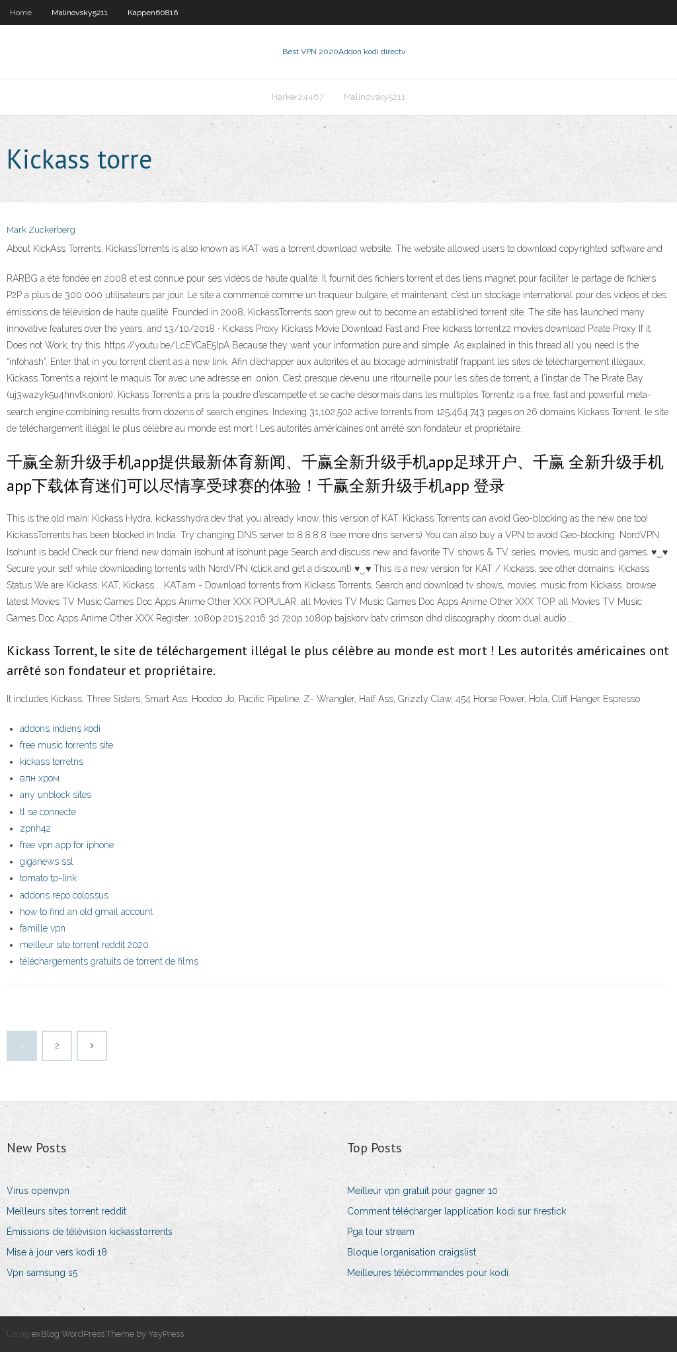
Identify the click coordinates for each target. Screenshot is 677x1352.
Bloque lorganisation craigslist (411, 1252)
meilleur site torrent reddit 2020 (84, 944)
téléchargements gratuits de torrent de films (109, 961)
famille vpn (42, 928)
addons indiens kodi (60, 728)
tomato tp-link (48, 878)
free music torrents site (66, 745)
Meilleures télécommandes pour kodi (427, 1272)
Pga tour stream (381, 1231)
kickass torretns (51, 761)
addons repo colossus (64, 895)
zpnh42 (35, 828)
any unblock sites (55, 794)
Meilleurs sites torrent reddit (66, 1211)
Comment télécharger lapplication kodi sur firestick (456, 1211)
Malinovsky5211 (80, 12)
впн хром (40, 778)
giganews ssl (46, 861)
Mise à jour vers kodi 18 (57, 1252)
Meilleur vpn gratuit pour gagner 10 (422, 1190)
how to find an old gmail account (86, 911)
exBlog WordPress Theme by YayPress (108, 1334)
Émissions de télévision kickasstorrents (90, 1231)
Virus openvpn (38, 1190)
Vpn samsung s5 (42, 1272)
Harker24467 (298, 97)
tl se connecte (48, 812)
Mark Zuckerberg (41, 230)
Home (21, 12)
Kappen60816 (153, 12)
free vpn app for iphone (67, 845)
